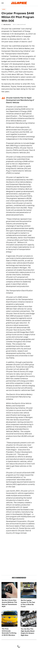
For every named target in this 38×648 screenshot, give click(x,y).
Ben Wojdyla (7, 24)
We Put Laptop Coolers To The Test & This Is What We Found (28, 603)
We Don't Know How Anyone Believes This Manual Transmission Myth (9, 603)
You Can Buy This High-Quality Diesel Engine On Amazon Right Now (27, 632)
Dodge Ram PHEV (12, 69)
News (3, 9)
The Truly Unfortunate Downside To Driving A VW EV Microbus (9, 632)
